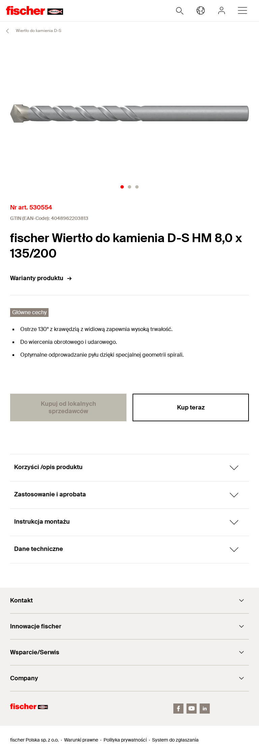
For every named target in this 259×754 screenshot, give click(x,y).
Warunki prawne (81, 740)
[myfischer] (221, 10)
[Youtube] (191, 708)
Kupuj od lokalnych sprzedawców (68, 407)
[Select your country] (200, 10)
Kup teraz (191, 407)
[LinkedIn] (205, 708)
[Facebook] (178, 708)
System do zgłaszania (175, 740)
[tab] (122, 187)
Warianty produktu (36, 278)
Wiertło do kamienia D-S (38, 30)
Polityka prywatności (125, 740)
